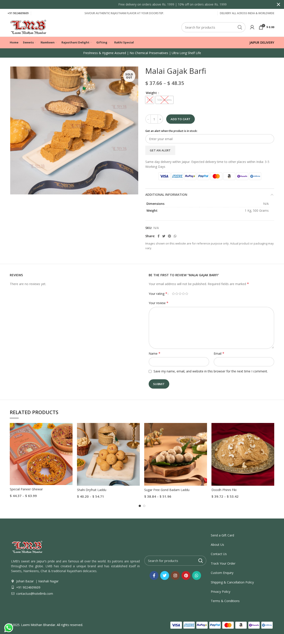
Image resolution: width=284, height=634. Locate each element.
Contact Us (219, 554)
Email (219, 353)
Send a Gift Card (222, 535)
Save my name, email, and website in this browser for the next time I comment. (211, 371)
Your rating (158, 293)
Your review (158, 303)
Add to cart (180, 119)
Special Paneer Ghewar (26, 489)
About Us (217, 544)
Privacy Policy (220, 591)
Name (154, 353)
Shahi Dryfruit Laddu (91, 490)
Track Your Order (223, 563)
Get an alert (160, 150)
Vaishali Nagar (48, 581)
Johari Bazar (25, 581)
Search (239, 27)
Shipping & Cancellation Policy (232, 582)
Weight (152, 93)
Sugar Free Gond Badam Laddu (166, 490)
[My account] (252, 27)
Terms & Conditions (225, 601)
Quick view (69, 430)
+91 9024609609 (18, 13)
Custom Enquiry (222, 573)
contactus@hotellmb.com (34, 593)
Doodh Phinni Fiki (224, 490)
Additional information (166, 194)
